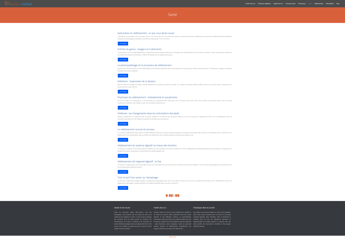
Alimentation (330, 3)
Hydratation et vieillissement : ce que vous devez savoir (146, 33)
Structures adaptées (264, 3)
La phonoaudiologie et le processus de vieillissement (145, 65)
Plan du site (172, 237)
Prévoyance (302, 3)
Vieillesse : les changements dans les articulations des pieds (148, 113)
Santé (310, 3)
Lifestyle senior (290, 3)
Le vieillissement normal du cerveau (136, 129)
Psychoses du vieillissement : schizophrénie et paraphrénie (147, 97)
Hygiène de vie (278, 3)
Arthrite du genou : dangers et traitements (140, 49)
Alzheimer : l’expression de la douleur (137, 81)
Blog (337, 3)
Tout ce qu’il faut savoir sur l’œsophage (138, 177)
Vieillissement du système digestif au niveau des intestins (147, 145)
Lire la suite (123, 43)
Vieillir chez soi (250, 3)
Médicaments (319, 3)
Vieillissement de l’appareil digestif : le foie (139, 161)
